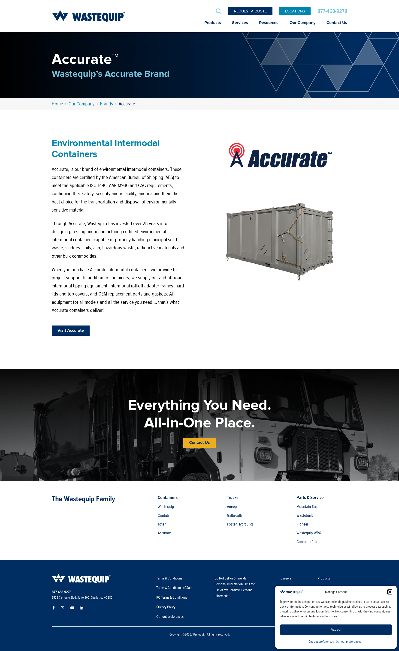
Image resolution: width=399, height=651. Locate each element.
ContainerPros (307, 542)
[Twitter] (63, 608)
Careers (286, 578)
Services (240, 23)
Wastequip (166, 507)
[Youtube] (73, 608)
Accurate (164, 533)
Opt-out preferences (321, 642)
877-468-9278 (332, 11)
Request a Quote (250, 11)
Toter (162, 524)
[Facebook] (54, 608)
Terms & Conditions (169, 578)
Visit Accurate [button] (70, 330)
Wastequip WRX (308, 533)
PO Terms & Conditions (172, 597)
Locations (295, 11)
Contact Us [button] (199, 443)
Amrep (232, 507)
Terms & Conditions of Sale (174, 587)
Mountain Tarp (307, 507)
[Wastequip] (89, 16)
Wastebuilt (304, 515)
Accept (336, 629)
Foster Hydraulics (240, 524)
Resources (268, 23)
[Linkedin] (82, 608)
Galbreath (234, 515)
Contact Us (336, 23)
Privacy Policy (165, 607)
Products (212, 23)
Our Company (302, 23)
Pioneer (302, 524)
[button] (389, 592)
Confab (163, 515)
